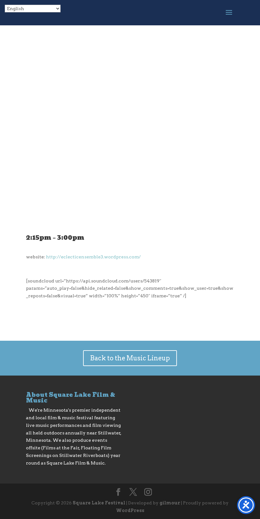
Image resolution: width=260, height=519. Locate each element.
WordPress (130, 510)
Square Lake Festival (99, 502)
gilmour (169, 502)
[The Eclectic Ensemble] (130, 224)
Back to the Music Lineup (130, 358)
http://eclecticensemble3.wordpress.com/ (93, 256)
